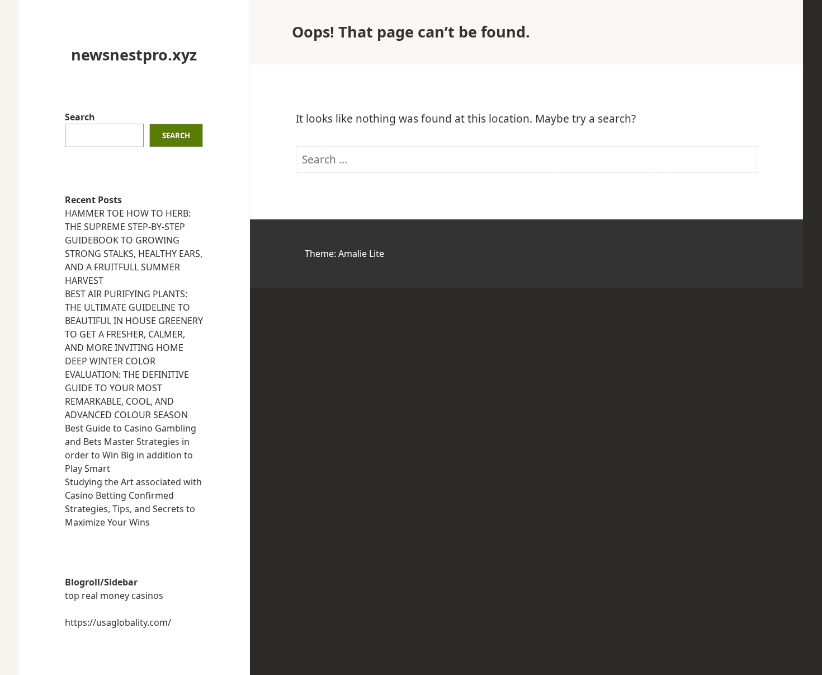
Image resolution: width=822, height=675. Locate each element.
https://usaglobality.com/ (118, 622)
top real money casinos (114, 595)
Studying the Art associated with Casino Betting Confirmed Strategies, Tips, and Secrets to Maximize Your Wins (133, 502)
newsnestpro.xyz (134, 54)
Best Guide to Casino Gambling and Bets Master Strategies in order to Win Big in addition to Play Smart (130, 448)
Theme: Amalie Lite (344, 253)
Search (80, 117)
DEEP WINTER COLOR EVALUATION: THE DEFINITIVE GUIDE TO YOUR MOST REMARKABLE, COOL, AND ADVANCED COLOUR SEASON (127, 388)
